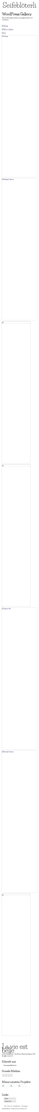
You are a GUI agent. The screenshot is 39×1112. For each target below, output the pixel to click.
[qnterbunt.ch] (22, 1087)
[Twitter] (6, 1075)
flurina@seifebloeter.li (9, 1065)
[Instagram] (8, 1075)
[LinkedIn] (11, 1075)
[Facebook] (3, 1075)
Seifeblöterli (19, 5)
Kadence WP (24, 1108)
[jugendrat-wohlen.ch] (6, 1087)
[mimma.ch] (14, 1087)
